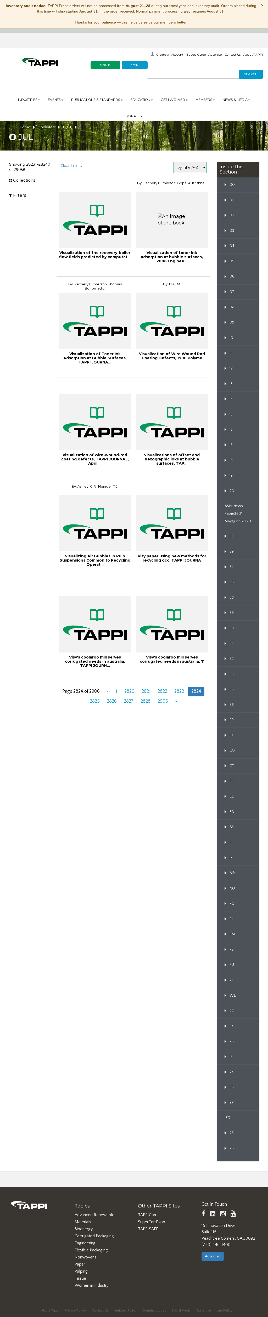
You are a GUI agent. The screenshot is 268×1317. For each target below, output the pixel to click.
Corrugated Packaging (94, 1236)
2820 (129, 691)
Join (134, 65)
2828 (145, 701)
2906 (163, 701)
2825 (95, 701)
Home (25, 127)
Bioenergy (84, 1229)
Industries (27, 100)
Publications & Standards (95, 100)
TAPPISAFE (148, 1229)
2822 (162, 691)
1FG (227, 1118)
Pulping (81, 1271)
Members (204, 100)
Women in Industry (92, 1285)
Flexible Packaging (91, 1250)
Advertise (215, 54)
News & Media (235, 100)
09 (65, 127)
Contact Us (233, 54)
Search (251, 74)
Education (140, 100)
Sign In (105, 65)
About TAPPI (253, 54)
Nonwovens (85, 1257)
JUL (77, 127)
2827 (128, 701)
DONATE (133, 116)
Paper (80, 1264)
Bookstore (47, 127)
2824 (196, 691)
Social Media (181, 1310)
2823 (179, 691)
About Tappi (50, 1310)
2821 (146, 691)
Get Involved (173, 100)
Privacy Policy (75, 1310)
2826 (112, 701)
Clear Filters (71, 165)
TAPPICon (147, 1214)
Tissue (80, 1278)
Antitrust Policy (125, 1310)
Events (54, 100)
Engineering (85, 1243)
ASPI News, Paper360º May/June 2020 (238, 513)
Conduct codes (154, 1310)
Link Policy (224, 1310)
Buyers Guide (196, 54)
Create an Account (169, 54)
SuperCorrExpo (151, 1222)
